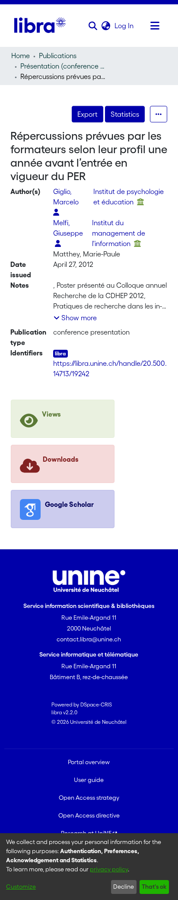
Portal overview (89, 762)
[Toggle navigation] (155, 25)
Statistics (125, 114)
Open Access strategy (89, 797)
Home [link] (20, 55)
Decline (123, 886)
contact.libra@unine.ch (89, 639)
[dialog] (89, 866)
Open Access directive (89, 815)
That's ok (154, 886)
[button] (93, 25)
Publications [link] (57, 55)
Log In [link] (124, 26)
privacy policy (109, 869)
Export (87, 114)
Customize (21, 886)
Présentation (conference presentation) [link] (63, 66)
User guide (89, 779)
